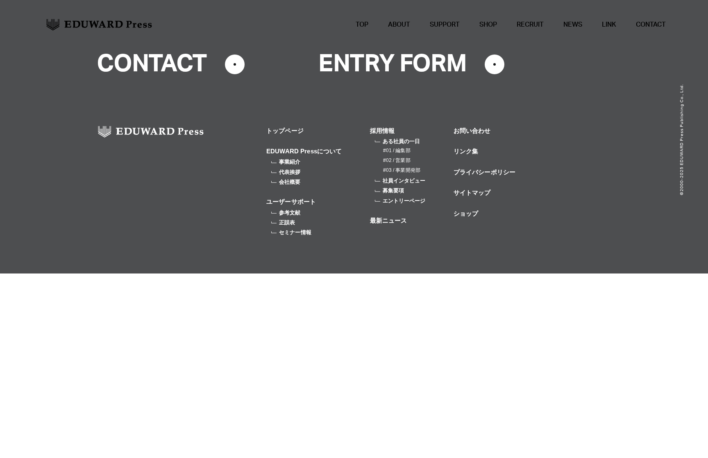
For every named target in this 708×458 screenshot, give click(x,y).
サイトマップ (472, 192)
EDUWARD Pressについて (304, 151)
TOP (362, 24)
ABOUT (399, 24)
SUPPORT (445, 24)
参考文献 (290, 213)
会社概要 (290, 182)
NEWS (572, 24)
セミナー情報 (295, 232)
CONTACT (651, 24)
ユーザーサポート (291, 201)
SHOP (488, 24)
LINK (609, 24)
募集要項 (393, 190)
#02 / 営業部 (397, 160)
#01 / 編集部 (397, 150)
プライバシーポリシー (485, 172)
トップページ (285, 130)
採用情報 (382, 130)
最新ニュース (388, 220)
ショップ (466, 213)
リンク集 (466, 151)
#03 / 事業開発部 (401, 170)
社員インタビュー (404, 181)
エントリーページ (404, 201)
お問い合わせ (472, 130)
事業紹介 (290, 162)
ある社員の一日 (401, 141)
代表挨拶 (290, 172)
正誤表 (287, 222)
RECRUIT (530, 24)
